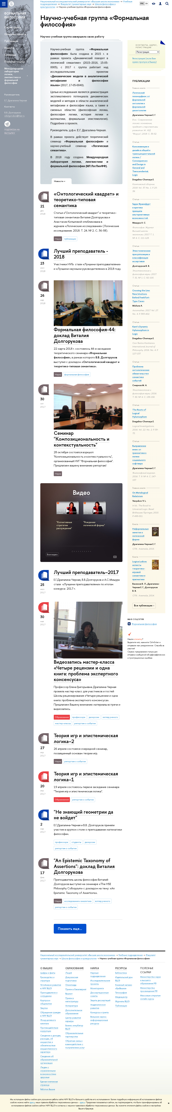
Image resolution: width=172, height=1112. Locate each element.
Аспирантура (71, 1005)
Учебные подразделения (130, 955)
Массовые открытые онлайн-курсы (150, 997)
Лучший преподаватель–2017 (86, 572)
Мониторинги (97, 988)
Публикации (11, 41)
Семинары (10, 54)
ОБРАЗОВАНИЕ (74, 968)
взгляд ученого (110, 717)
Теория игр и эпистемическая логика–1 (86, 776)
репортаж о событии (85, 723)
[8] (86, 551)
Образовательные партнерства (74, 1035)
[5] (80, 551)
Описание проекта (15, 34)
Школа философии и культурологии (79, 958)
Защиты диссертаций (100, 1000)
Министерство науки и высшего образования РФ (150, 980)
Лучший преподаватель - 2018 (81, 254)
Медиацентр (121, 997)
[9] (89, 551)
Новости (9, 47)
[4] (78, 551)
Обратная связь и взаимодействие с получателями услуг (75, 1044)
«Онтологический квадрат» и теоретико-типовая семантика (86, 199)
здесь (32, 1102)
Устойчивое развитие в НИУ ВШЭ (50, 986)
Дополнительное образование (73, 1012)
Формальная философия (144, 623)
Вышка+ (69, 993)
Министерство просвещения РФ (149, 990)
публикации (70, 238)
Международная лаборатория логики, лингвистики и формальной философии (13, 75)
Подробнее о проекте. (64, 123)
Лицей (68, 972)
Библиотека (121, 972)
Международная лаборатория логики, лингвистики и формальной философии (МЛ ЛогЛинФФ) (79, 162)
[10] (91, 551)
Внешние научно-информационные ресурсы (99, 1020)
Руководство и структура (47, 979)
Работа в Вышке (47, 1089)
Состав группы (12, 27)
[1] (72, 551)
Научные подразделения (97, 974)
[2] (74, 551)
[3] (76, 551)
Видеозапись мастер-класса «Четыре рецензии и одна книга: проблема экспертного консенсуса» (86, 671)
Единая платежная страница (49, 1083)
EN (146, 3)
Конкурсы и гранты (99, 1012)
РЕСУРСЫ (121, 968)
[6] (82, 551)
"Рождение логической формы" (94, 524)
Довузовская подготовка (71, 979)
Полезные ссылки (14, 61)
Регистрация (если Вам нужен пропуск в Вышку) (144, 60)
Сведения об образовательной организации (49, 1059)
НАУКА (94, 968)
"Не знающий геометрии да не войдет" (83, 815)
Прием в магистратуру (71, 1000)
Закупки (44, 1008)
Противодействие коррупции (49, 1029)
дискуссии (94, 717)
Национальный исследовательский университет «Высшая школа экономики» (77, 955)
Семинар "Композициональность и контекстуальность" (81, 439)
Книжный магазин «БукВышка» (123, 986)
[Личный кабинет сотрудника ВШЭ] (160, 4)
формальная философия (76, 374)
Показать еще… (70, 928)
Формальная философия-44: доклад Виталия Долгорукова (84, 335)
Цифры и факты (47, 972)
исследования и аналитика (77, 901)
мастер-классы (63, 723)
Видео (81, 492)
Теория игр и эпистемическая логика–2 (86, 738)
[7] (84, 551)
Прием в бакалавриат (75, 989)
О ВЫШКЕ (46, 968)
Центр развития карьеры (73, 1019)
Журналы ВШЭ (122, 1001)
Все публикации (143, 605)
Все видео (52, 554)
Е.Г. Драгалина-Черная (91, 130)
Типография (121, 992)
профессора (78, 717)
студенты (76, 842)
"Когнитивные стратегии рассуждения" (64, 525)
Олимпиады (70, 984)
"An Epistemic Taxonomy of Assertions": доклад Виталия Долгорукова (84, 866)
